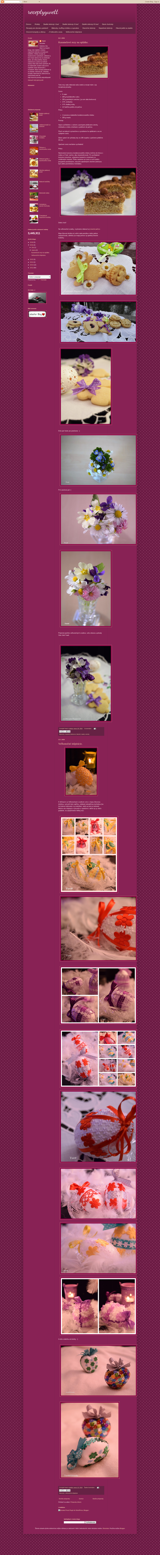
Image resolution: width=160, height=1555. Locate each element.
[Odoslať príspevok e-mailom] (94, 728)
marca (34, 250)
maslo (83, 734)
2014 (32, 262)
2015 (32, 259)
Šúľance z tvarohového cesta (45, 148)
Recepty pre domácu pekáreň (37, 28)
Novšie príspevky (64, 1499)
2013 (32, 265)
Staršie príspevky (98, 1499)
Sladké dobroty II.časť (70, 24)
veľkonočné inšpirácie (71, 1493)
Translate (44, 280)
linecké (79, 734)
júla (33, 247)
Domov (28, 24)
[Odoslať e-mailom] (60, 731)
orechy (87, 734)
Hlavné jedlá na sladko (124, 28)
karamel (67, 734)
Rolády (37, 24)
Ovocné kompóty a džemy (35, 32)
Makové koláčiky (44, 181)
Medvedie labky (44, 193)
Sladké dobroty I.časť (51, 24)
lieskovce (73, 734)
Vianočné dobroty (88, 28)
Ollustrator (106, 1528)
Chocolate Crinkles (42, 137)
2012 (32, 268)
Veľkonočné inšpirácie (74, 32)
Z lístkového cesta (55, 32)
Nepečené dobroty (105, 28)
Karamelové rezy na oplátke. (73, 42)
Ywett (44, 41)
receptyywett (43, 11)
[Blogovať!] (62, 731)
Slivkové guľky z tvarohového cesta (45, 159)
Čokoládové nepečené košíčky (45, 216)
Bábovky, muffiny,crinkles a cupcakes (65, 28)
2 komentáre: (88, 728)
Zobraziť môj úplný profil (35, 80)
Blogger (122, 1528)
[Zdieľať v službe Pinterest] (69, 731)
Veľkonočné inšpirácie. (70, 743)
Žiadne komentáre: (89, 1487)
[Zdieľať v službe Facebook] (67, 731)
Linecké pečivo (95, 229)
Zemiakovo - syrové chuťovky (44, 205)
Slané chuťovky (107, 24)
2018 (32, 242)
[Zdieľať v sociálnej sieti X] (65, 731)
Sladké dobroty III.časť (90, 24)
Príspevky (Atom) (76, 1502)
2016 (32, 245)
